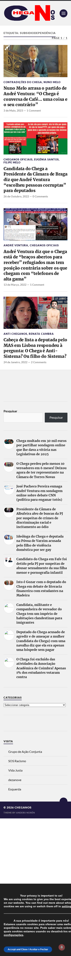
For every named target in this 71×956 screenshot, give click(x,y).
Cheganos (23, 807)
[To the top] (63, 802)
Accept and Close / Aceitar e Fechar (28, 949)
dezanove (14, 780)
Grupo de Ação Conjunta (25, 751)
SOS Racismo (17, 761)
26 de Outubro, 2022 (16, 196)
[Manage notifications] (62, 947)
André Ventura (16, 245)
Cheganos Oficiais (18, 159)
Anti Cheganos (15, 333)
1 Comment (34, 110)
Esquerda (14, 789)
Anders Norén (25, 812)
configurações (13, 935)
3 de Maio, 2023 (13, 110)
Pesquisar (10, 411)
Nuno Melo (52, 82)
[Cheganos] (35, 13)
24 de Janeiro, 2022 (15, 362)
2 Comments (38, 362)
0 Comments (40, 196)
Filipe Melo (12, 162)
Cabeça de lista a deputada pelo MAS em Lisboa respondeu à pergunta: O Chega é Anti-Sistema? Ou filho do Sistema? (35, 348)
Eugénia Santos (46, 159)
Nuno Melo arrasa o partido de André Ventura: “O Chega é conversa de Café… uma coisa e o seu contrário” (35, 96)
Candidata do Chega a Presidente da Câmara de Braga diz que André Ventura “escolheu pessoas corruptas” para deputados (35, 179)
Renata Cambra (41, 333)
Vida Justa (15, 770)
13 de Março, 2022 (15, 284)
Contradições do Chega (23, 82)
